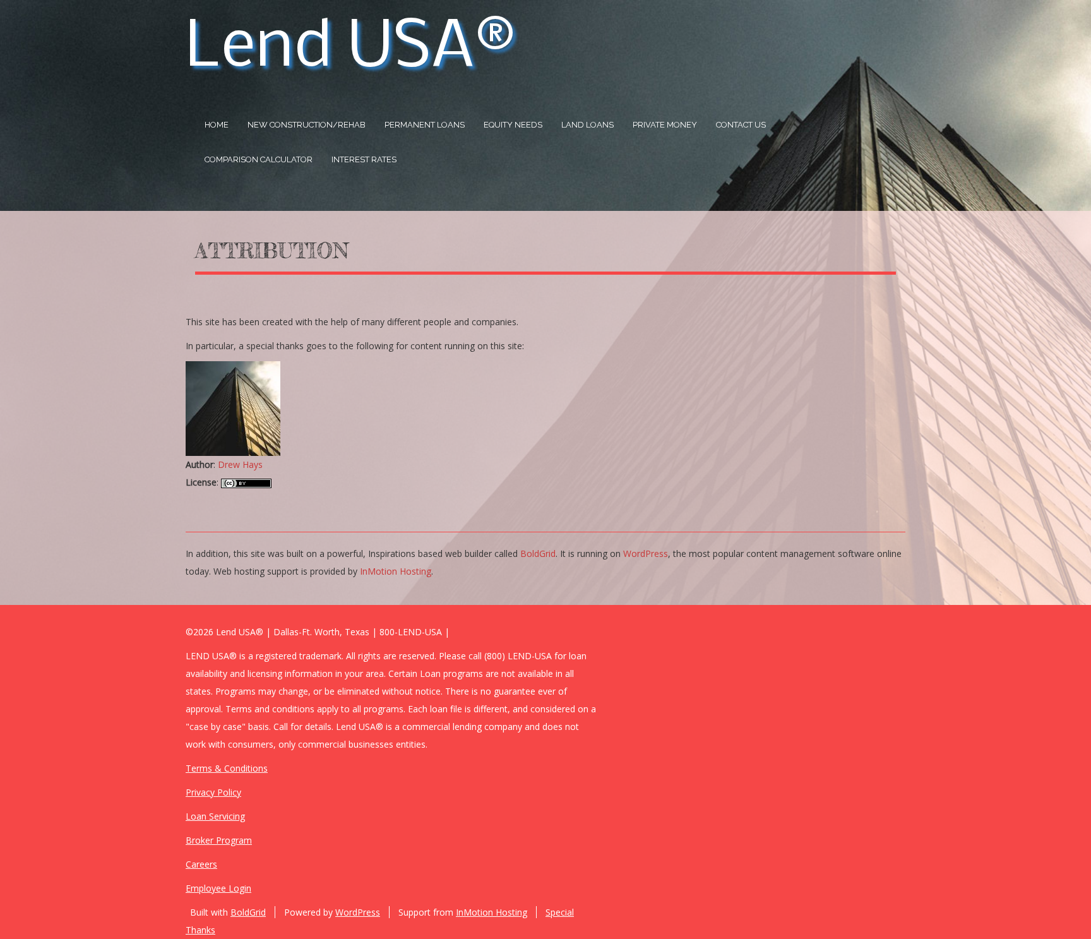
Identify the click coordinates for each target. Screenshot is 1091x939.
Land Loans (587, 124)
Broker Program (219, 840)
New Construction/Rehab (306, 124)
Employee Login (218, 888)
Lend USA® (350, 49)
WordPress (645, 553)
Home (217, 124)
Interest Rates (363, 159)
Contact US (741, 124)
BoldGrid (538, 553)
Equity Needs (513, 124)
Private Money (665, 124)
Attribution (272, 250)
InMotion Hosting (395, 571)
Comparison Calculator (259, 159)
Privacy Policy (213, 792)
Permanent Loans (425, 124)
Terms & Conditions (227, 768)
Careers (201, 864)
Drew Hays (240, 464)
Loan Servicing (215, 816)
